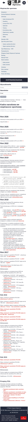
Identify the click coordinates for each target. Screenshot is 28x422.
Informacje (3, 16)
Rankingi (3, 55)
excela (22, 210)
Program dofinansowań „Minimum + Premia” (14, 400)
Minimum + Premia (5, 306)
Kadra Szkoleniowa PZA (8, 19)
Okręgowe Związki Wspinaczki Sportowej (10, 53)
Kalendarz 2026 (4, 39)
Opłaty (4, 36)
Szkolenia (3, 67)
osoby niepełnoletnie (11, 249)
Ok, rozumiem (23, 418)
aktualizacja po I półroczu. (6, 363)
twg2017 (8, 262)
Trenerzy (5, 28)
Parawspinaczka (5, 51)
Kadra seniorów (6, 64)
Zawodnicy (5, 21)
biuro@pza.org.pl (7, 155)
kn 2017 (22, 258)
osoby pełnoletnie (21, 248)
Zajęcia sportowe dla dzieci (9, 46)
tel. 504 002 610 (14, 412)
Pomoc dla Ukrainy (5, 73)
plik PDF (22, 147)
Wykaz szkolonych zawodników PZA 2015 (10, 359)
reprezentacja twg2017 (6, 266)
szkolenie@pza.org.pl (17, 197)
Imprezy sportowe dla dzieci (9, 44)
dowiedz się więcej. (13, 420)
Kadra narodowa (5, 59)
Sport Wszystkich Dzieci (6, 41)
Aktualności (4, 12)
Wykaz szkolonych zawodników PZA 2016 (10, 316)
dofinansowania (8, 278)
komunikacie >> (22, 188)
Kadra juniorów (6, 62)
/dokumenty (14, 151)
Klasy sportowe (4, 69)
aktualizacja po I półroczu (6, 299)
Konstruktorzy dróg (7, 30)
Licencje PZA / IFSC (7, 23)
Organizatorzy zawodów (8, 32)
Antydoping (3, 71)
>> (23, 119)
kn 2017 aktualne (11, 256)
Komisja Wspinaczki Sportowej (8, 14)
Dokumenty (5, 34)
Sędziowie (5, 25)
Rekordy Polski (4, 57)
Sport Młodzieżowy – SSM (7, 48)
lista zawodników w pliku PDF (18, 306)
